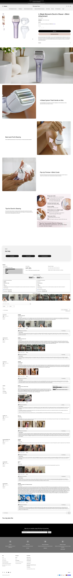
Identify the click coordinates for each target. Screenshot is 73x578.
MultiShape (20, 8)
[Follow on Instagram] (6, 572)
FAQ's (3, 557)
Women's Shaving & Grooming (28, 8)
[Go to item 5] (3, 26)
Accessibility (28, 567)
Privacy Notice (29, 560)
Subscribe (49, 532)
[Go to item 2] (3, 17)
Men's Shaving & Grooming (12, 8)
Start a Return (4, 560)
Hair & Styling (48, 8)
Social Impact (17, 560)
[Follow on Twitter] (4, 572)
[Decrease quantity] (39, 28)
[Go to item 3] (3, 20)
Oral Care (52, 8)
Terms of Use (28, 563)
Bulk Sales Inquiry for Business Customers (6, 565)
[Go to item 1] (3, 14)
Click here (40, 3)
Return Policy (28, 557)
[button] (54, 34)
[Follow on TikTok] (10, 572)
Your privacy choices (18, 563)
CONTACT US (10, 547)
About (16, 557)
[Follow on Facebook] (2, 572)
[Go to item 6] (3, 29)
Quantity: (39, 25)
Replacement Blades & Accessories (39, 8)
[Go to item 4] (3, 23)
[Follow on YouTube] (8, 572)
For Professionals (57, 8)
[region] (21, 27)
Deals (63, 8)
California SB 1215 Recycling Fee (6, 563)
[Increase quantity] (43, 28)
